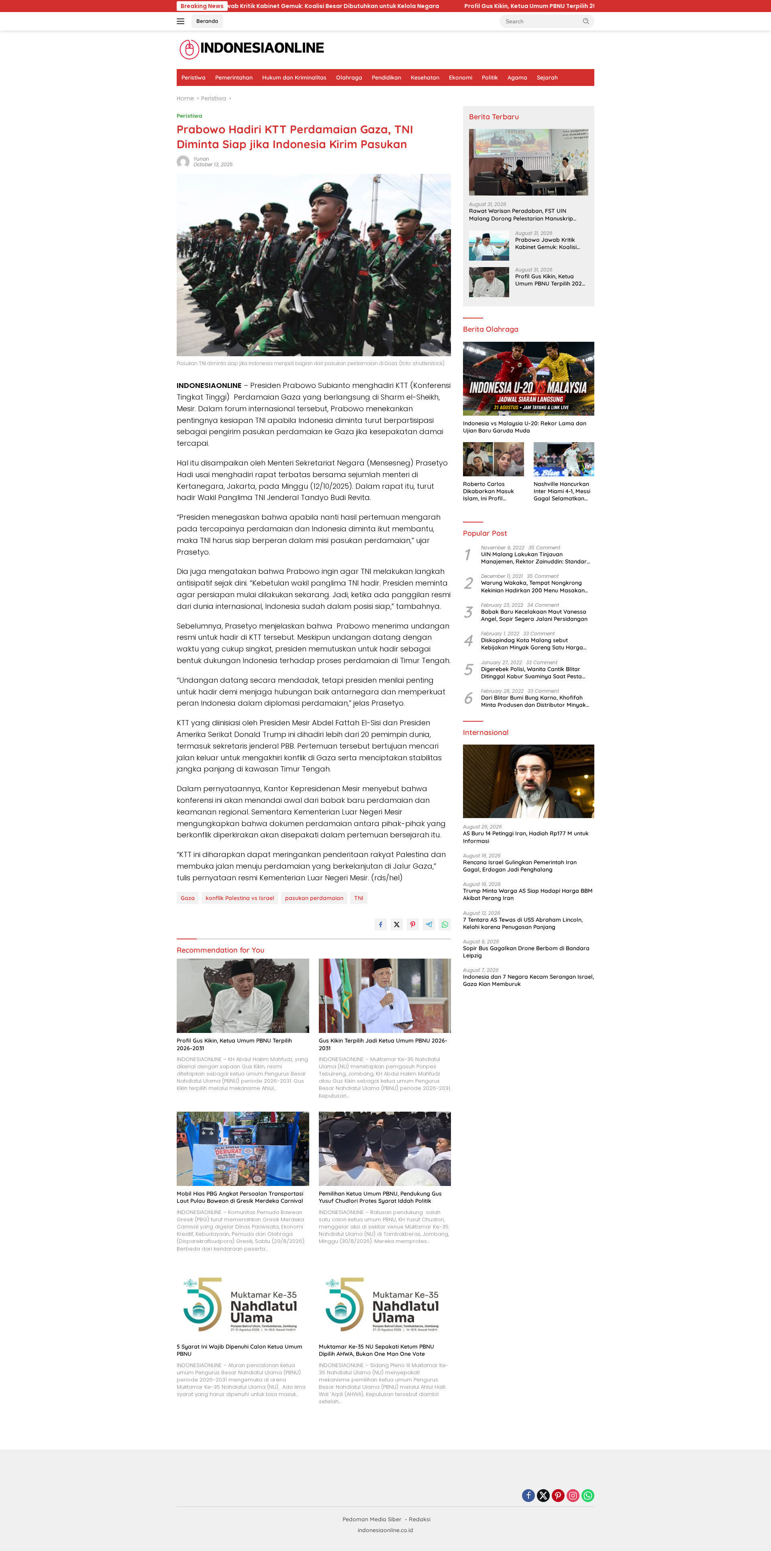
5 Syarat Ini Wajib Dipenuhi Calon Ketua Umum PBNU (239, 1350)
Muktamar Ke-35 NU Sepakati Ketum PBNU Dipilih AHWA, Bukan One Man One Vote (376, 1350)
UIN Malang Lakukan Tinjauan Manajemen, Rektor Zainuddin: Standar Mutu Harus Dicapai (534, 558)
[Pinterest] (558, 1496)
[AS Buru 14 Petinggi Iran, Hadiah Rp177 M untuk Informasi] (528, 781)
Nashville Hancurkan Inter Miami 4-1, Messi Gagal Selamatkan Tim (562, 491)
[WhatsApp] (587, 1496)
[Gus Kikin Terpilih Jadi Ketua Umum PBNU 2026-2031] (385, 996)
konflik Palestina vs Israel (240, 898)
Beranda (207, 21)
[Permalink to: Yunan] (183, 161)
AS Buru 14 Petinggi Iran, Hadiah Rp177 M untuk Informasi (526, 837)
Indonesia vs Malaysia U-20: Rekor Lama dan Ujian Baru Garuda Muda (524, 427)
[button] (586, 20)
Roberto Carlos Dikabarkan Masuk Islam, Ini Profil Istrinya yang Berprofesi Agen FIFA (491, 491)
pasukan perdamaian (314, 898)
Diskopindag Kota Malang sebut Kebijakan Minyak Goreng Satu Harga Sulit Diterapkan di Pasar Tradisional (532, 644)
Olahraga (349, 77)
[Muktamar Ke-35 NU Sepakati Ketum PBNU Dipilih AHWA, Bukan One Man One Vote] (385, 1302)
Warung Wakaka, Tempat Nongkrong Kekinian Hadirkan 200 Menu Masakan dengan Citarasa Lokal (533, 586)
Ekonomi (460, 77)
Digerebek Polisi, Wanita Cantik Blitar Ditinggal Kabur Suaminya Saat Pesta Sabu (531, 672)
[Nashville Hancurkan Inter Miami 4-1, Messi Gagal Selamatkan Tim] (564, 459)
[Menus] (182, 21)
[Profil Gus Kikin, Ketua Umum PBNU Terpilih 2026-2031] (243, 996)
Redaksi (419, 1519)
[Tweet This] (397, 924)
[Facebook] (528, 1496)
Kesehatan (425, 77)
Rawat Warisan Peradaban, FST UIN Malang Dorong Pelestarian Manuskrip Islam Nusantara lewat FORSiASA (521, 214)
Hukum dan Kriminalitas (294, 77)
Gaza (188, 898)
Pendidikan (386, 77)
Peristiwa (194, 77)
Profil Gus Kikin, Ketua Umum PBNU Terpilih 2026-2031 (406, 6)
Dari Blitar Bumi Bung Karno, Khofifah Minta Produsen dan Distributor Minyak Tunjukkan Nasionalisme (533, 701)
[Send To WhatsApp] (445, 924)
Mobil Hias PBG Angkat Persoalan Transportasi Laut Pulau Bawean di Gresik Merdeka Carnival (240, 1197)
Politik (490, 77)
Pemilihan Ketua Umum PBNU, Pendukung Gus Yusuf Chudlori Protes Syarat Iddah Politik (380, 1197)
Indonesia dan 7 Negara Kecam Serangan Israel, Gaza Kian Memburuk (528, 980)
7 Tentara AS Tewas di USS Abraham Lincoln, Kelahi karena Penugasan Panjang (523, 923)
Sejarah (547, 77)
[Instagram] (573, 1496)
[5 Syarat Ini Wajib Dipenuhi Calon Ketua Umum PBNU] (243, 1302)
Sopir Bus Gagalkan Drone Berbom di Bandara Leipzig (526, 952)
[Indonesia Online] (252, 49)
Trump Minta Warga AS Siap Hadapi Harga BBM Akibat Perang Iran (528, 894)
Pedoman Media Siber (372, 1519)
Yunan (201, 158)
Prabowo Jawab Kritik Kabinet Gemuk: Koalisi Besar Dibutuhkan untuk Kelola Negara (547, 243)
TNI (358, 898)
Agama (517, 77)
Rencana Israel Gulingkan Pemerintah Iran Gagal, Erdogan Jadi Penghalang (520, 866)
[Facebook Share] (381, 924)
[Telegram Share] (429, 924)
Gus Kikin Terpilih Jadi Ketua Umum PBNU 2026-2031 (585, 6)
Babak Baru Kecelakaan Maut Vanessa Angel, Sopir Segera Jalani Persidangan (534, 615)
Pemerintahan (234, 77)
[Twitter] (543, 1496)
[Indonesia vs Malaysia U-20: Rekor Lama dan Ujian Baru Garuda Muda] (528, 379)
